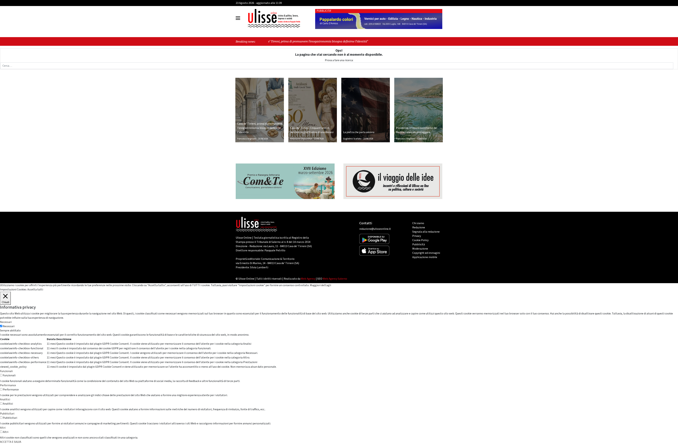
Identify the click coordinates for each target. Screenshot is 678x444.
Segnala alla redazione (426, 232)
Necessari (8, 326)
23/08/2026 (263, 138)
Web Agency (308, 279)
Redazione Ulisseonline (301, 138)
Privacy (416, 236)
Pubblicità (418, 244)
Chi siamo (418, 223)
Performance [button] (8, 385)
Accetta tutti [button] (35, 289)
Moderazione (420, 249)
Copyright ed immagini (426, 253)
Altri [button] (2, 428)
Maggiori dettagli (320, 285)
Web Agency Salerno (335, 279)
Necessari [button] (6, 322)
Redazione (418, 227)
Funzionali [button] (6, 371)
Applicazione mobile (424, 257)
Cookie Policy (420, 240)
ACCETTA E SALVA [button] (10, 442)
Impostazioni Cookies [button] (13, 289)
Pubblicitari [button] (7, 414)
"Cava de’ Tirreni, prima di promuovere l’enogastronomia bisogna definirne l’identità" (274, 41)
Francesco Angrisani (246, 138)
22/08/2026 (319, 138)
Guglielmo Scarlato (352, 138)
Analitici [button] (5, 399)
